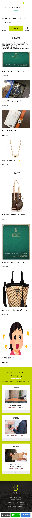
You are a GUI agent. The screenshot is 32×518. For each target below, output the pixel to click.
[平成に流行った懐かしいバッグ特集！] (16, 194)
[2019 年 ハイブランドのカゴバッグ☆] (16, 289)
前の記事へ (4, 29)
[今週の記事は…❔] (16, 337)
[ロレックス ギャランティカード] (16, 242)
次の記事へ (27, 29)
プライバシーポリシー (20, 502)
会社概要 (9, 502)
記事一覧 (16, 28)
